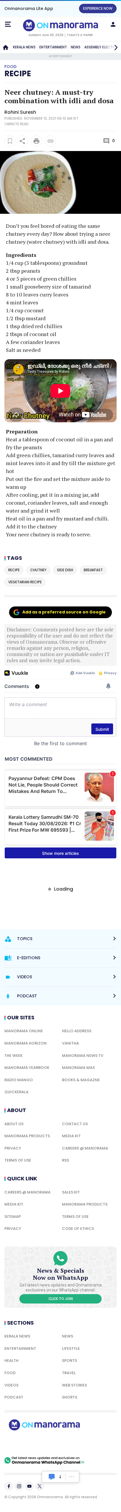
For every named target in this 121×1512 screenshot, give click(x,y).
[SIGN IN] (113, 24)
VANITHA (70, 1043)
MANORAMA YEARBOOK (26, 1067)
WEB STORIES (74, 1385)
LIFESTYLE (71, 1348)
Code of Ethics (78, 1228)
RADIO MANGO (18, 1080)
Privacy (12, 1148)
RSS (65, 1160)
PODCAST (13, 1397)
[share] (22, 141)
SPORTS (69, 1360)
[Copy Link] (50, 141)
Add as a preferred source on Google (64, 612)
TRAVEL (69, 1373)
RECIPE (17, 73)
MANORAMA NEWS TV (82, 1055)
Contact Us (75, 1124)
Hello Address (76, 1031)
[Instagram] (19, 1486)
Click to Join (60, 1299)
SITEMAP (12, 1216)
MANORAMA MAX (78, 1067)
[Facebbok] (8, 1486)
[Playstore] (23, 1443)
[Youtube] (29, 1486)
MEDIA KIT (71, 1136)
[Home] (5, 47)
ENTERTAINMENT (53, 47)
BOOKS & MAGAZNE (81, 1080)
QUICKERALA (16, 1092)
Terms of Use (17, 1160)
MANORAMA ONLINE (23, 1031)
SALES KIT (71, 1192)
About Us (13, 1124)
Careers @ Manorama (85, 1148)
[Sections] (7, 24)
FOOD (10, 1373)
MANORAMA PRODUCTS (27, 1136)
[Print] (36, 141)
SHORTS (69, 1397)
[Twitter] (39, 1486)
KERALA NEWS (24, 47)
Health (11, 1360)
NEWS (75, 47)
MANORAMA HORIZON (25, 1043)
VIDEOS (11, 1385)
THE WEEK (13, 1055)
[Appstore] (65, 1443)
